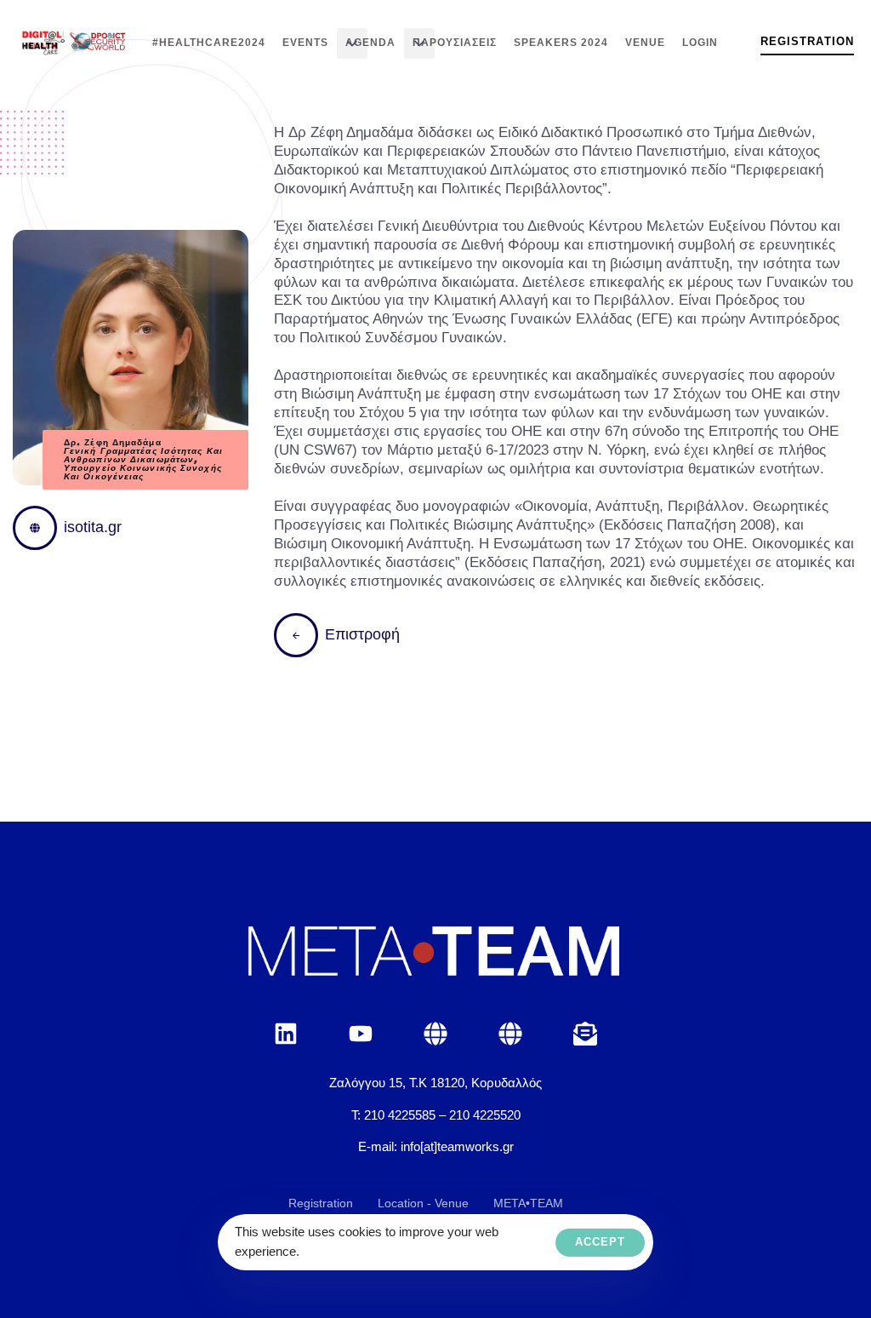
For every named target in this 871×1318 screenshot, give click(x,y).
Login (700, 43)
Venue (645, 43)
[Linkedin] (286, 1034)
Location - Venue (423, 1203)
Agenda (370, 43)
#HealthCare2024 (208, 43)
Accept (600, 1241)
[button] (352, 43)
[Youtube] (361, 1034)
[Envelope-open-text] (585, 1034)
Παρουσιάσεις (455, 43)
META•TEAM (528, 1203)
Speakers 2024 (561, 43)
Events (305, 43)
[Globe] (435, 1034)
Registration (320, 1203)
